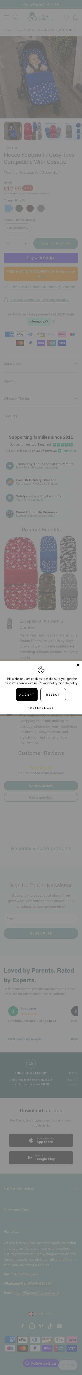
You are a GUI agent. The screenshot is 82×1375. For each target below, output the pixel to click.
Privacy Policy (48, 683)
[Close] (78, 665)
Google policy (68, 683)
